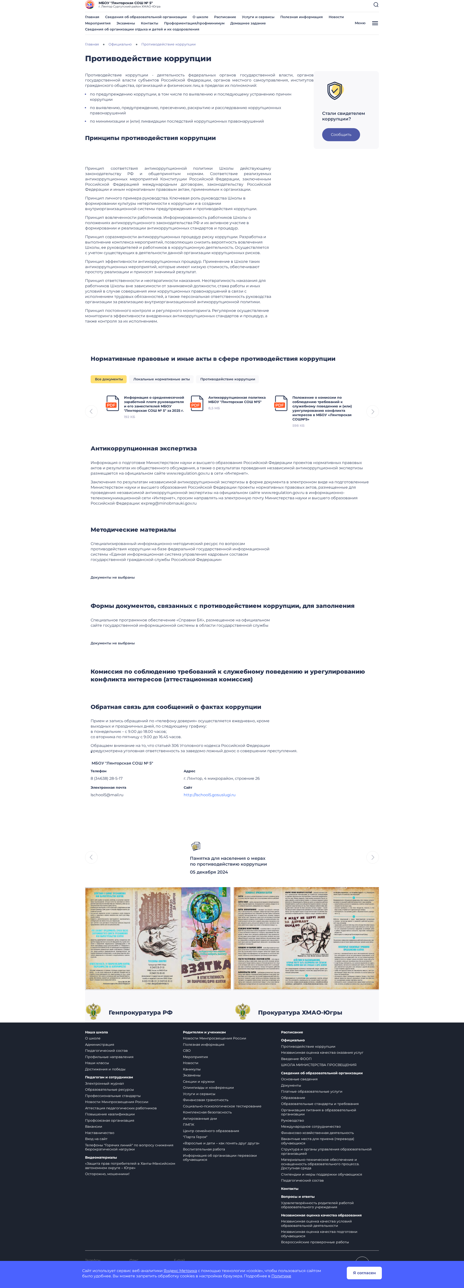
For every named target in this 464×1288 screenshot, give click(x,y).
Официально (293, 1040)
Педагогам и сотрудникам (109, 1077)
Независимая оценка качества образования (321, 1215)
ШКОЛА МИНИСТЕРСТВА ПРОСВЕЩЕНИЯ (318, 1065)
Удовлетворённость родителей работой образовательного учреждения (317, 1205)
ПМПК (188, 1124)
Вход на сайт (96, 1139)
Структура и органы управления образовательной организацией (326, 1151)
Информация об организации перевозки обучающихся (220, 1157)
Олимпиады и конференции (208, 1087)
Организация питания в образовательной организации (318, 1112)
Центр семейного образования (211, 1131)
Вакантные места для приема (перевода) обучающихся (317, 1141)
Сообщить (341, 134)
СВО (187, 1050)
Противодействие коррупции (308, 1046)
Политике (281, 1276)
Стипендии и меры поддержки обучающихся (321, 1174)
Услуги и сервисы (258, 17)
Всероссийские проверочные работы (315, 1242)
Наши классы (97, 1063)
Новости (336, 17)
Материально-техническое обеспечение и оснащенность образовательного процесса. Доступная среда (320, 1163)
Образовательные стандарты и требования (320, 1104)
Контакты (149, 23)
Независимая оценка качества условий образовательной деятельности (316, 1223)
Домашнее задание (248, 23)
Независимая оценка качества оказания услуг (322, 1052)
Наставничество (99, 1133)
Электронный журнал (104, 1083)
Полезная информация (301, 17)
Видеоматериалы (101, 1158)
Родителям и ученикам (204, 1032)
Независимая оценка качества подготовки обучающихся (319, 1233)
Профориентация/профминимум (194, 23)
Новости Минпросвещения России (116, 1102)
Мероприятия (98, 23)
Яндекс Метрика (180, 1270)
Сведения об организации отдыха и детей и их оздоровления (142, 29)
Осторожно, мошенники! (107, 1174)
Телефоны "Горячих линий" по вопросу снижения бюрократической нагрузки (129, 1147)
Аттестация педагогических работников (121, 1108)
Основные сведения (299, 1079)
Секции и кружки (199, 1081)
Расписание (225, 17)
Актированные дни (200, 1118)
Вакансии (93, 1126)
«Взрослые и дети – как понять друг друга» (221, 1143)
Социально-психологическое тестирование (222, 1106)
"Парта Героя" (195, 1137)
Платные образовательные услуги (311, 1091)
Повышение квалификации (110, 1114)
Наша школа (96, 1032)
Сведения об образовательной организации (146, 17)
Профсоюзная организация (109, 1120)
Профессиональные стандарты (113, 1096)
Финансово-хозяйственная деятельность (317, 1133)
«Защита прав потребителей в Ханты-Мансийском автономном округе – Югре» (130, 1165)
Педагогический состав (106, 1050)
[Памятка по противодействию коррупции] (158, 938)
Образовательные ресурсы (109, 1089)
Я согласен (364, 1273)
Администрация (99, 1044)
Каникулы (192, 1069)
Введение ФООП (296, 1059)
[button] (376, 4)
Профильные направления (109, 1057)
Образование (293, 1098)
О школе (200, 17)
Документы (291, 1085)
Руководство (292, 1120)
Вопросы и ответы (298, 1197)
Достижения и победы (105, 1069)
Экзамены (125, 23)
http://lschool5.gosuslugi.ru (210, 795)
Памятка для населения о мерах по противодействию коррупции (228, 861)
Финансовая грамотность (205, 1100)
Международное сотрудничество (311, 1126)
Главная (92, 17)
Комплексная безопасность (207, 1112)
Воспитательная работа (204, 1149)
